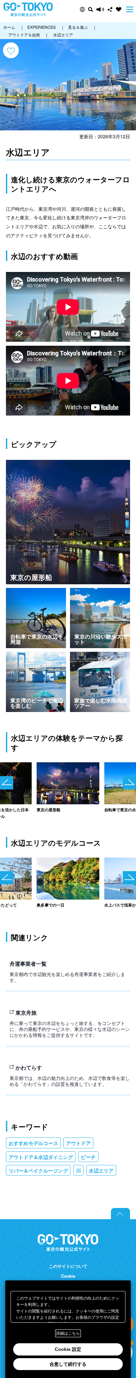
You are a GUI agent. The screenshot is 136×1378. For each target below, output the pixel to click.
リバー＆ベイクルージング (38, 1170)
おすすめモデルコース (33, 1143)
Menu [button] (129, 9)
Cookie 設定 (68, 1349)
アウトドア (78, 1143)
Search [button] (90, 9)
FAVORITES (118, 9)
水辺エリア (101, 1170)
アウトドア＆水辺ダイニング (41, 1157)
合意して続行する (68, 1364)
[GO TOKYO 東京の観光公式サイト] (28, 9)
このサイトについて (68, 1266)
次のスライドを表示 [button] (129, 782)
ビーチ (88, 1157)
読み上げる (100, 9)
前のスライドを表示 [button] (6, 782)
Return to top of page (120, 1213)
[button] (82, 9)
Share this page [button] (110, 9)
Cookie (68, 1276)
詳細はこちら (68, 1333)
